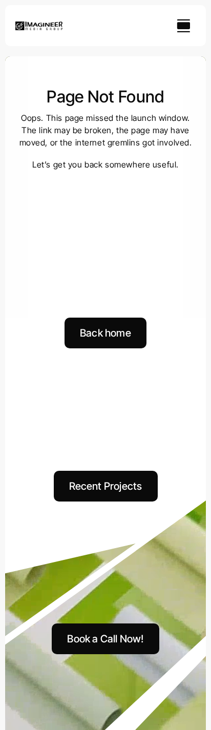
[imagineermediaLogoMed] (38, 25)
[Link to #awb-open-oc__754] (183, 25)
